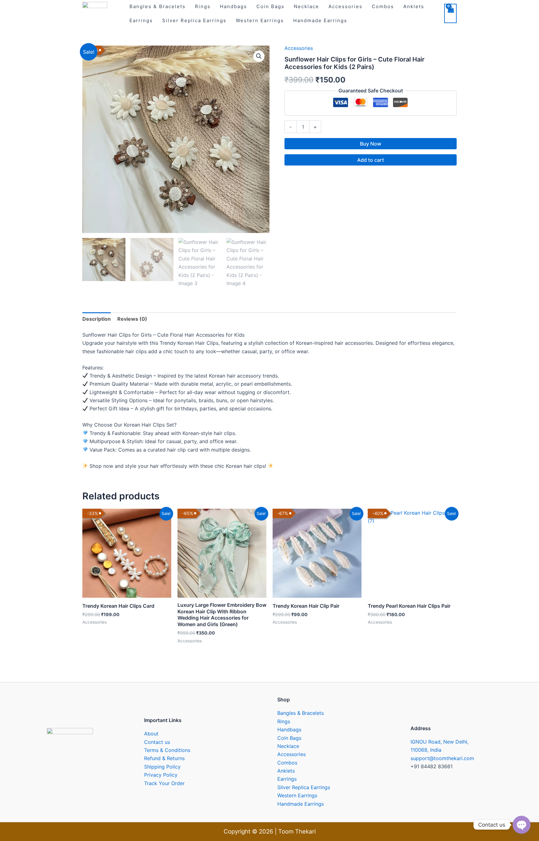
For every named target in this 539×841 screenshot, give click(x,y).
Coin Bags (289, 738)
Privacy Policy (160, 775)
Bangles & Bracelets (300, 713)
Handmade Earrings (320, 20)
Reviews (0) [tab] (132, 319)
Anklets (286, 771)
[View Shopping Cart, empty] (450, 13)
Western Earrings (260, 20)
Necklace (288, 746)
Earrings (141, 20)
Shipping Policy (162, 767)
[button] (259, 56)
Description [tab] (96, 319)
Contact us (157, 742)
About (151, 733)
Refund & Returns (164, 758)
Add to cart (370, 160)
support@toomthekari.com (442, 758)
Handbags (289, 729)
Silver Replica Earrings (194, 20)
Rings (283, 721)
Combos (287, 762)
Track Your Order (164, 783)
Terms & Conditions (167, 750)
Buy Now (370, 144)
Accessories (298, 48)
